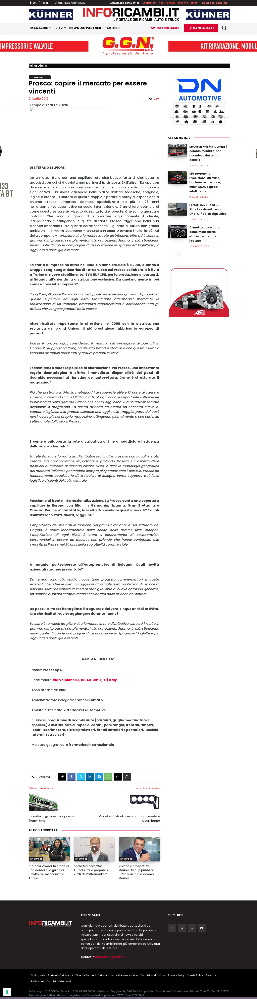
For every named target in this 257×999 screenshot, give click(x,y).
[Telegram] (99, 777)
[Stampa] (127, 777)
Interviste (38, 66)
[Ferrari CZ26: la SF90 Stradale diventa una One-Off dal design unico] (177, 209)
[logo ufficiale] (51, 923)
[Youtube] (202, 928)
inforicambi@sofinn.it (110, 957)
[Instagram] (182, 928)
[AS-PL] (199, 292)
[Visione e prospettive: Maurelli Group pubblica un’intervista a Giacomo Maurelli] (139, 849)
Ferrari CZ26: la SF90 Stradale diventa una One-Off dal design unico (208, 209)
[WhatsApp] (108, 777)
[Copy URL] (62, 777)
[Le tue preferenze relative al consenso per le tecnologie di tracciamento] (7, 992)
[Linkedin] (90, 777)
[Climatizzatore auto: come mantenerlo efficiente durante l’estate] (177, 231)
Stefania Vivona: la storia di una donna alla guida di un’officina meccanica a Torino (49, 872)
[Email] (118, 777)
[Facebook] (71, 777)
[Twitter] (81, 777)
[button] (224, 28)
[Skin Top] (128, 46)
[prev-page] (170, 254)
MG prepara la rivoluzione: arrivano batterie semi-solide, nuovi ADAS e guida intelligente (205, 182)
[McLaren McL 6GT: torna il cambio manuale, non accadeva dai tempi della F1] (177, 150)
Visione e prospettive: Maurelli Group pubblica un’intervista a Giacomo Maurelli (136, 872)
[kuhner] (51, 14)
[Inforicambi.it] (131, 14)
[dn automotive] (199, 100)
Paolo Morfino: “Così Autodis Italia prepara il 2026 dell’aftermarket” (91, 870)
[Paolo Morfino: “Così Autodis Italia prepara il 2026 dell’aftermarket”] (94, 849)
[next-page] (177, 254)
